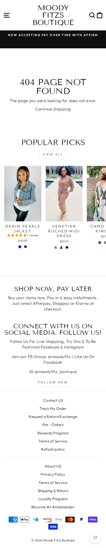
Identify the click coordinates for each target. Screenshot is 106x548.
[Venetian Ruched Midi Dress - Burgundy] (61, 247)
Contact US (53, 400)
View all (53, 154)
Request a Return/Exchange (53, 416)
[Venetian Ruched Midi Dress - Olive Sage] (72, 247)
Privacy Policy (53, 474)
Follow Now (53, 382)
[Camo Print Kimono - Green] (100, 242)
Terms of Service (53, 441)
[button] (17, 235)
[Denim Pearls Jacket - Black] (25, 247)
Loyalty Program (53, 498)
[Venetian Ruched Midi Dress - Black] (67, 247)
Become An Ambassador (53, 507)
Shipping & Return (53, 490)
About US (53, 466)
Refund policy (53, 449)
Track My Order (53, 408)
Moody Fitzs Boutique (53, 15)
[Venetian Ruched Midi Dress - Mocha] (55, 247)
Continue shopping (53, 108)
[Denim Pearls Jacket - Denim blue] (20, 247)
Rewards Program (53, 433)
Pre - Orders (53, 424)
